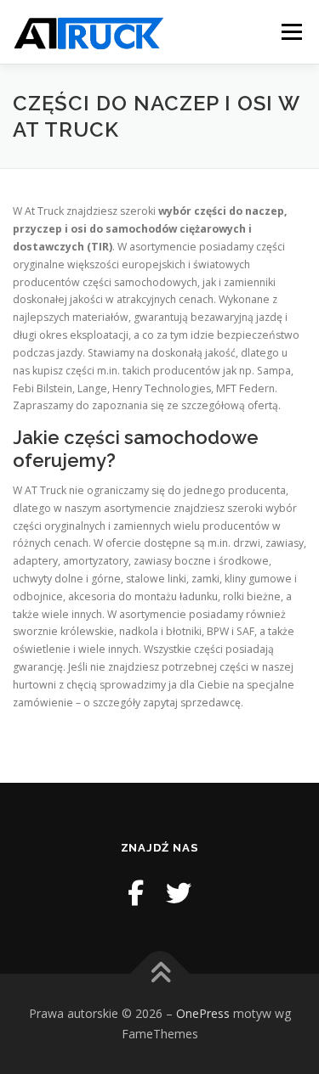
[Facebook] (136, 892)
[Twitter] (178, 892)
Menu (290, 32)
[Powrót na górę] (159, 974)
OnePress (203, 1013)
